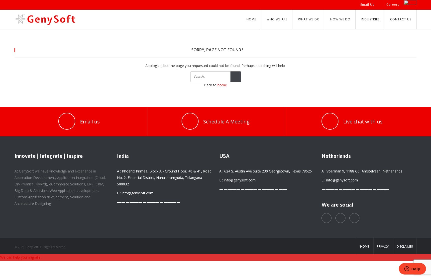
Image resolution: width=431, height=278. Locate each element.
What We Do (309, 19)
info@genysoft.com (137, 193)
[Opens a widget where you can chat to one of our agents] (412, 269)
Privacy (383, 246)
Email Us (367, 4)
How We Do (340, 19)
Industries (370, 19)
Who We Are (277, 19)
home (222, 85)
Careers (392, 4)
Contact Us (400, 19)
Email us (90, 121)
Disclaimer (405, 246)
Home (251, 19)
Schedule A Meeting (226, 121)
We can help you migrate (20, 257)
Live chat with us (363, 121)
